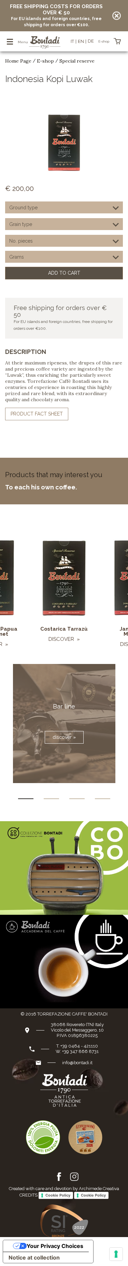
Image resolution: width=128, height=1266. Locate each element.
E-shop (45, 61)
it (72, 41)
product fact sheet (37, 414)
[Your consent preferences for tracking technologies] (116, 1254)
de (91, 41)
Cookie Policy (57, 1195)
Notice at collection (34, 1257)
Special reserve (77, 61)
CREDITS (28, 1195)
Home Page (18, 61)
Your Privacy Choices (55, 1246)
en (81, 41)
